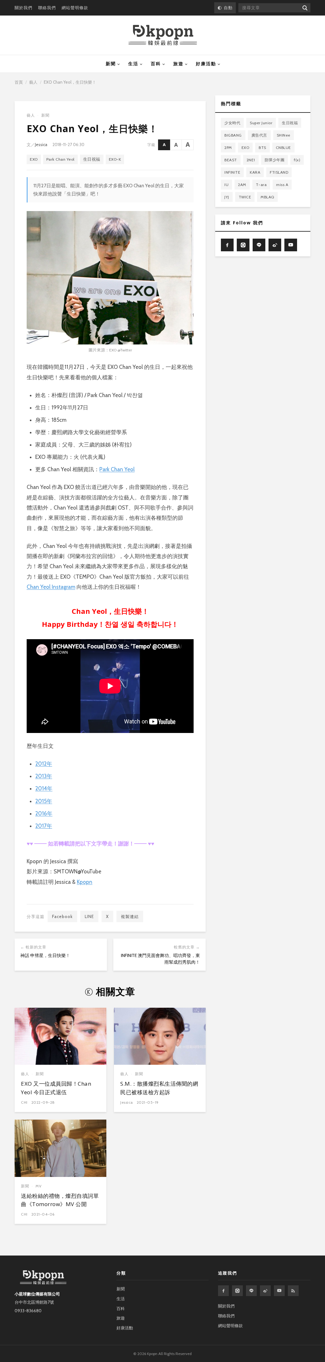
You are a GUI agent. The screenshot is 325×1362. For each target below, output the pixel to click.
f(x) (297, 159)
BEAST (230, 159)
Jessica (41, 144)
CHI (24, 1102)
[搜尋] (304, 7)
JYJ (226, 197)
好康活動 (206, 64)
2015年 (43, 801)
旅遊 (178, 64)
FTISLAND (279, 172)
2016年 (43, 813)
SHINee (283, 135)
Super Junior (261, 122)
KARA (255, 172)
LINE (89, 916)
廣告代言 (259, 135)
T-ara (261, 184)
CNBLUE (283, 147)
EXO (34, 159)
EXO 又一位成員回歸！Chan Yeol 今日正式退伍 (56, 1087)
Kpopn (84, 882)
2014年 (43, 788)
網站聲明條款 (75, 7)
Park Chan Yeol (60, 159)
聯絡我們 (47, 7)
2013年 (43, 776)
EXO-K (115, 159)
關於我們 (23, 7)
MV (39, 1186)
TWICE (245, 197)
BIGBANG (233, 135)
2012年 (43, 764)
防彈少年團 (275, 159)
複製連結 (130, 916)
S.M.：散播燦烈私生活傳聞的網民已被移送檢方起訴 (159, 1087)
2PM (228, 147)
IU (226, 184)
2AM (242, 184)
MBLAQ (267, 197)
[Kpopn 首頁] (163, 35)
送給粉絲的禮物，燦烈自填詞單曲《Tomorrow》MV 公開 (60, 1200)
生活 (133, 64)
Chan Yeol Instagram (51, 587)
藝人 (33, 82)
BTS (262, 147)
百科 (156, 64)
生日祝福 (91, 159)
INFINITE (232, 172)
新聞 (111, 64)
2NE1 (251, 159)
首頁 (19, 82)
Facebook (62, 916)
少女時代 (232, 122)
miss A (282, 184)
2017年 (43, 826)
